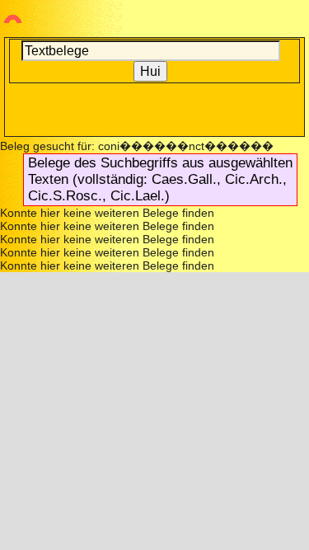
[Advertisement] (155, 108)
